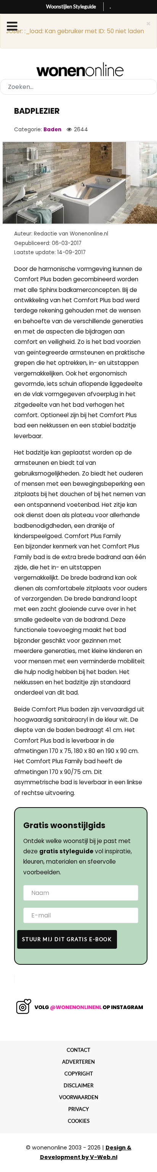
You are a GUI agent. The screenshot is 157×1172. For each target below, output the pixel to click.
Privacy (78, 1109)
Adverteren (78, 1062)
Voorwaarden (78, 1097)
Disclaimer (78, 1085)
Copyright (78, 1073)
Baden (52, 129)
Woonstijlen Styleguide (71, 6)
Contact (78, 1050)
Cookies (79, 1121)
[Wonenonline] (78, 69)
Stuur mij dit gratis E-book (67, 939)
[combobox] (78, 87)
